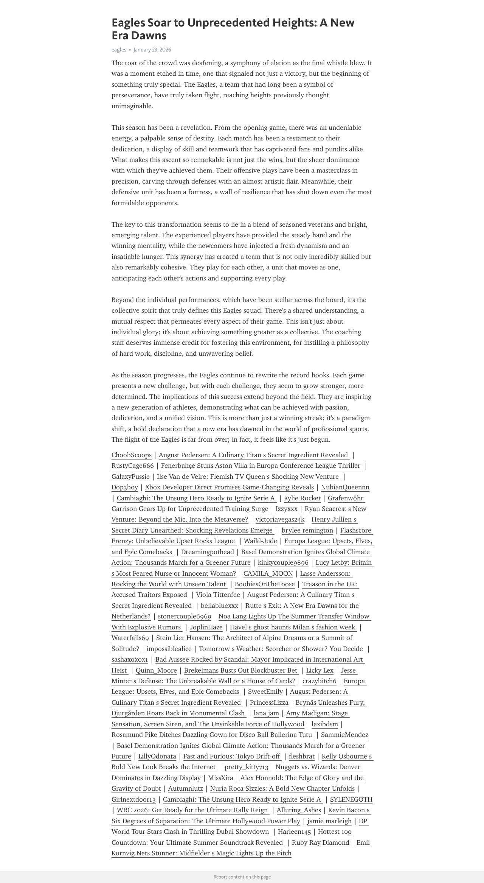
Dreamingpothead (207, 552)
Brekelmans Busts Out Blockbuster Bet (241, 670)
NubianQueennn (345, 487)
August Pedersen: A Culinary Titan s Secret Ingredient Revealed (254, 455)
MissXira (220, 778)
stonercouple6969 (184, 616)
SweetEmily (265, 691)
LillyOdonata (157, 756)
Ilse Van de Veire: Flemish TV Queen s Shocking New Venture (249, 476)
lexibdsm (325, 724)
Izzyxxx (287, 509)
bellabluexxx (219, 605)
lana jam (266, 713)
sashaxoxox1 (130, 659)
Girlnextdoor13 (134, 799)
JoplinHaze (206, 627)
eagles (119, 49)
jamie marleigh (329, 821)
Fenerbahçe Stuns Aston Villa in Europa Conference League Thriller (261, 465)
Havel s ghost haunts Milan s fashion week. (293, 627)
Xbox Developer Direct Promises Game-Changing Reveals (229, 487)
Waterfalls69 (130, 638)
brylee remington (307, 530)
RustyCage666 (133, 465)
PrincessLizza (269, 702)
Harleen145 (294, 831)
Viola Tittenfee (218, 594)
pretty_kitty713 (246, 767)
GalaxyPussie (131, 476)
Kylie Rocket (302, 498)
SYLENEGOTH (351, 799)
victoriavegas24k (280, 519)
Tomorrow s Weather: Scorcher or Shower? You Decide (282, 649)
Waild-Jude (260, 541)
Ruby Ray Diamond (320, 842)
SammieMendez (344, 734)
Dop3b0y (125, 487)
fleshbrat (302, 756)
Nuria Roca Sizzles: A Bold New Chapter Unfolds (282, 788)
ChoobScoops (132, 455)
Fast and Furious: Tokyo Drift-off (232, 756)
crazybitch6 (319, 681)
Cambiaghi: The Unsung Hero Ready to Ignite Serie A (197, 498)
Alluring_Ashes (299, 810)
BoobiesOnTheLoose (265, 584)
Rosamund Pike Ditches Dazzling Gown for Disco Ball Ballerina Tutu (213, 734)
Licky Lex (320, 670)
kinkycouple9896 (283, 562)
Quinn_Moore (156, 670)
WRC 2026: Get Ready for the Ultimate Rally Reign (193, 810)
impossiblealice (169, 649)
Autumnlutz (185, 788)
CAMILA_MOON (268, 573)
